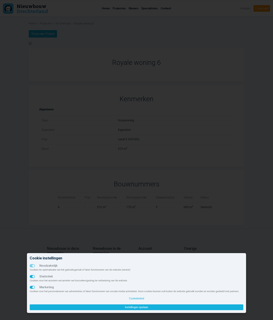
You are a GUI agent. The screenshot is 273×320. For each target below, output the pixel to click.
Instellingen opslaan (136, 307)
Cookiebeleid (136, 298)
